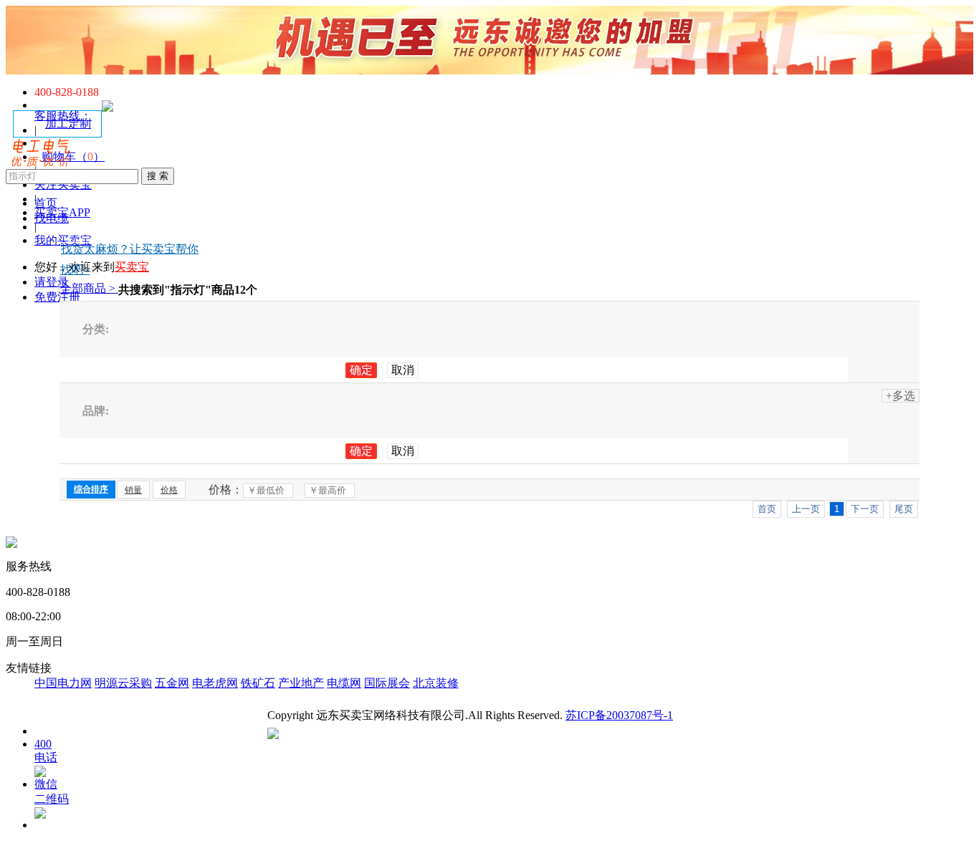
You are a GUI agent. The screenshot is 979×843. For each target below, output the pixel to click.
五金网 (172, 683)
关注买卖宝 (63, 184)
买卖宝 (132, 267)
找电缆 (51, 218)
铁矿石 (258, 683)
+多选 (900, 396)
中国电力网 (63, 683)
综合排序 (91, 489)
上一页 (806, 509)
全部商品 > (89, 288)
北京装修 (436, 683)
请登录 (51, 282)
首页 (45, 203)
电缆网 (344, 683)
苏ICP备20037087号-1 (619, 715)
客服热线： (63, 116)
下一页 (865, 509)
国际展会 (387, 683)
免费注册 (57, 297)
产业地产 (301, 683)
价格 (169, 490)
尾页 (903, 509)
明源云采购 (123, 683)
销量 (133, 490)
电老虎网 (215, 683)
